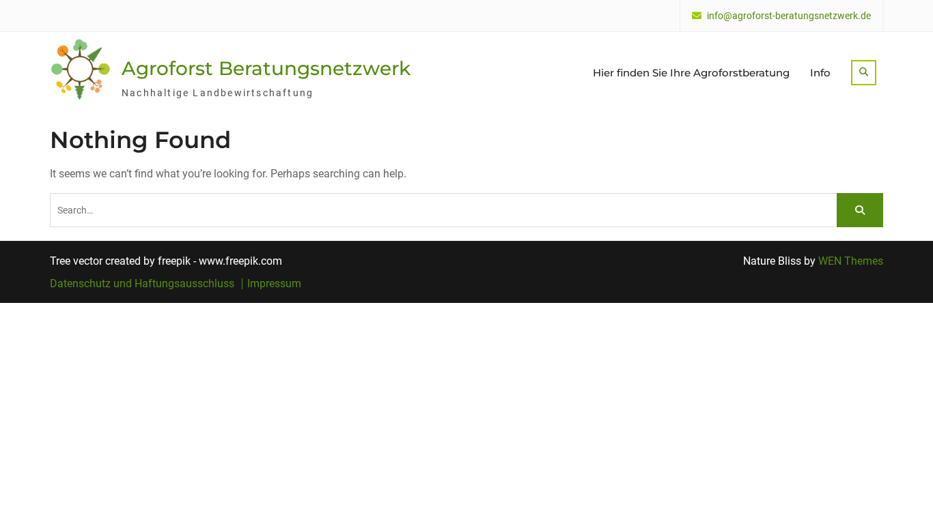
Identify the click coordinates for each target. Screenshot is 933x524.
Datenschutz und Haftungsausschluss (142, 283)
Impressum (274, 283)
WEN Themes (850, 260)
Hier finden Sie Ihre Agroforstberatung (691, 72)
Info (820, 72)
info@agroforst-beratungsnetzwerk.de (789, 16)
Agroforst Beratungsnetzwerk (266, 68)
